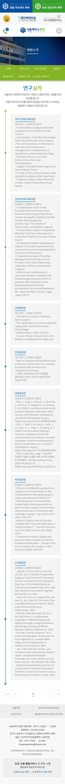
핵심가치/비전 (40, 69)
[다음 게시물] (51, 693)
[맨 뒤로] (58, 693)
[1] (16, 6)
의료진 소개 (24, 69)
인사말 (8, 69)
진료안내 (56, 69)
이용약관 (16, 708)
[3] (48, 6)
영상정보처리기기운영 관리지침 (49, 714)
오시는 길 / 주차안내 (40, 77)
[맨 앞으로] (8, 693)
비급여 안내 (16, 714)
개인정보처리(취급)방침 (48, 708)
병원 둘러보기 (8, 77)
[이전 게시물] (15, 693)
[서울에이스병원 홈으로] (32, 30)
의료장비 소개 (24, 77)
